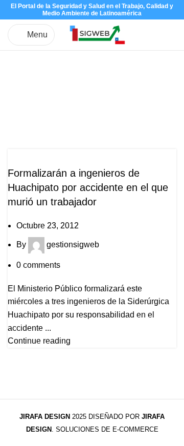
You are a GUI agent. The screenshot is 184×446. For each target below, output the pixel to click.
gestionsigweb (73, 244)
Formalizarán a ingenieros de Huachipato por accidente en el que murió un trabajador (88, 187)
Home (19, 114)
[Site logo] (97, 34)
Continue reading (39, 340)
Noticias (27, 155)
